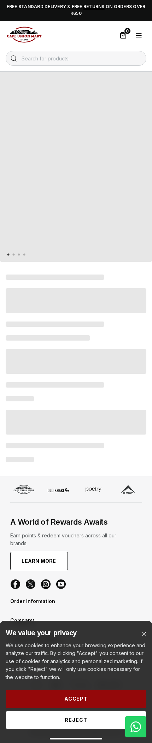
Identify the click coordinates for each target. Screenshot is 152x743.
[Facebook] (15, 584)
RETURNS (94, 6)
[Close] (144, 634)
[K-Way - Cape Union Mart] (128, 490)
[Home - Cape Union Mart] (24, 490)
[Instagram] (46, 584)
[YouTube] (61, 584)
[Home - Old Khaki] (58, 490)
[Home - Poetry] (93, 490)
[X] (30, 584)
